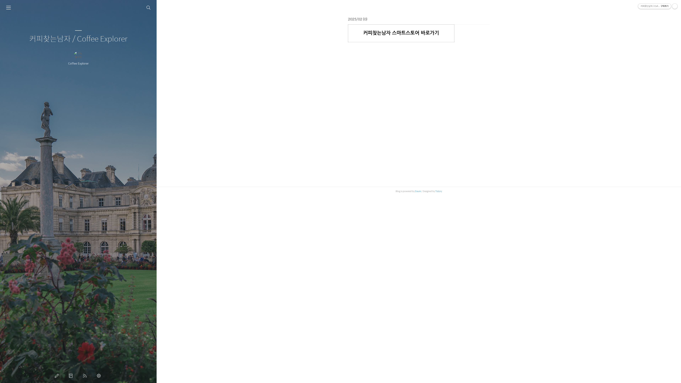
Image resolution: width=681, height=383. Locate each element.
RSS (85, 375)
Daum (418, 191)
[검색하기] (148, 8)
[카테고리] (8, 7)
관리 (99, 375)
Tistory (438, 191)
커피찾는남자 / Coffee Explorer (78, 39)
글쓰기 (57, 375)
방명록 (71, 375)
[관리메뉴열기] (674, 6)
